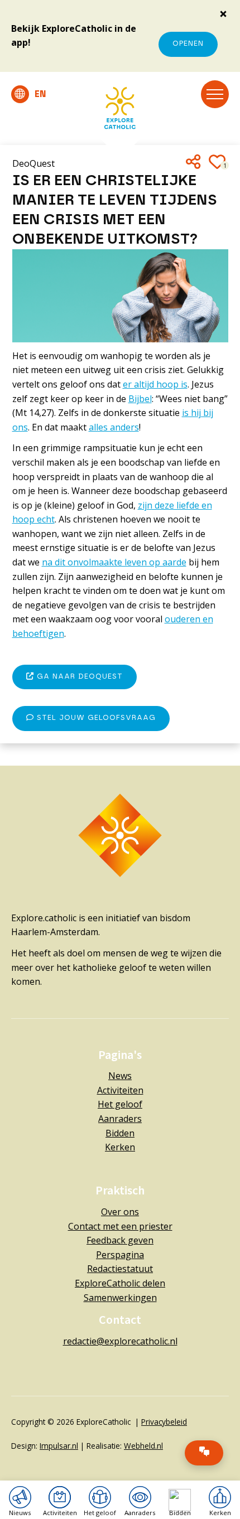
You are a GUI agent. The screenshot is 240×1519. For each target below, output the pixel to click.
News (120, 1076)
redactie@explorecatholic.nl (120, 1341)
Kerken (120, 1147)
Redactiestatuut (120, 1268)
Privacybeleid (164, 1421)
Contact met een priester (120, 1226)
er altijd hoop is (155, 384)
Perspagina (120, 1255)
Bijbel (140, 399)
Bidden (120, 1133)
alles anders (114, 427)
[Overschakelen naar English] (28, 94)
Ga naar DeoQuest (78, 676)
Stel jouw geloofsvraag (95, 718)
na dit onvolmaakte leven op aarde (114, 562)
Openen (188, 43)
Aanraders (120, 1118)
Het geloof (120, 1104)
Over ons (120, 1212)
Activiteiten (120, 1090)
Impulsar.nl (59, 1445)
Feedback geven (120, 1240)
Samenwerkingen (120, 1297)
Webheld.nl (143, 1445)
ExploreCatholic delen (120, 1283)
